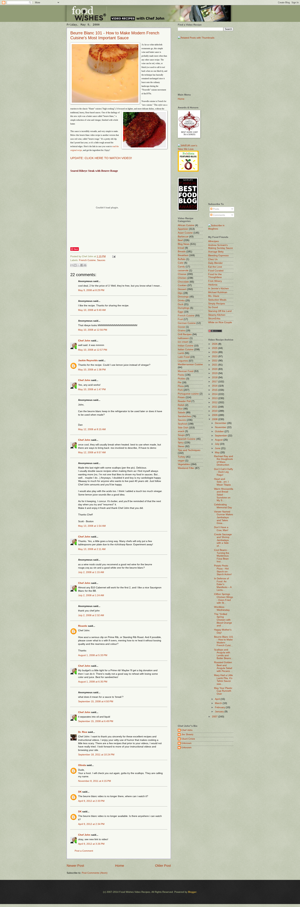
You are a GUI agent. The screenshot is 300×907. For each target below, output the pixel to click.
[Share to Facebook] (82, 265)
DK (80, 791)
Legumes (183, 360)
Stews (181, 446)
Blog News (183, 244)
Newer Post (75, 865)
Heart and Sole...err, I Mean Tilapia (222, 482)
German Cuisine (187, 323)
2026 (215, 344)
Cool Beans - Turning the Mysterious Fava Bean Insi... (221, 556)
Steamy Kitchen (216, 315)
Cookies (182, 285)
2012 (215, 402)
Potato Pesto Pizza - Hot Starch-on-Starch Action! (223, 570)
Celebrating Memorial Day (223, 506)
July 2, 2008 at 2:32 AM (91, 615)
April (217, 699)
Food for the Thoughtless (215, 276)
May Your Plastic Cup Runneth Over (223, 691)
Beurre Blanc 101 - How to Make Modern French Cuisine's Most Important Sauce (114, 35)
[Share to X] (78, 265)
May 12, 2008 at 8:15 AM (92, 429)
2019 (215, 373)
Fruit (180, 319)
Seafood (182, 424)
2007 (215, 716)
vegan (181, 460)
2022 (215, 360)
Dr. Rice (82, 732)
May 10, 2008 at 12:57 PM (92, 350)
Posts (215, 209)
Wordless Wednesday (222, 608)
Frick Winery (215, 281)
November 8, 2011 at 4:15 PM (94, 781)
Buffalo (181, 259)
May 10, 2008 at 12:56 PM (92, 330)
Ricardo (82, 626)
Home (119, 865)
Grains (181, 330)
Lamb (181, 353)
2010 (215, 411)
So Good (213, 307)
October (219, 431)
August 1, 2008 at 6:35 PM (92, 681)
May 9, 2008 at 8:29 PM (91, 290)
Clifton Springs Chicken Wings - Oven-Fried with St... (223, 598)
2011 (215, 406)
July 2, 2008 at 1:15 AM (91, 572)
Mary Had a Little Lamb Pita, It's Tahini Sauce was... (223, 679)
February (220, 707)
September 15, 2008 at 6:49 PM (95, 721)
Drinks (181, 300)
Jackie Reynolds (88, 360)
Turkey (181, 456)
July (217, 444)
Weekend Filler (186, 468)
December (221, 423)
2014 (215, 394)
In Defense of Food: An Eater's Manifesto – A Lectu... (222, 584)
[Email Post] (113, 256)
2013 (215, 398)
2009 (215, 415)
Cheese (182, 274)
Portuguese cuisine (188, 393)
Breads (182, 251)
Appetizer (183, 229)
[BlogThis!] (75, 265)
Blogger (192, 892)
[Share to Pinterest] (85, 265)
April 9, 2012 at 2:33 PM (91, 801)
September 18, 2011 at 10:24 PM (96, 754)
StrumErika (214, 318)
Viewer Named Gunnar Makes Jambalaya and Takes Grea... (223, 517)
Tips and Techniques (189, 450)
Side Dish (183, 427)
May (217, 452)
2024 (215, 352)
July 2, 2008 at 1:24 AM (91, 595)
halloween (183, 338)
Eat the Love (215, 267)
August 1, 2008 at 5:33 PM (92, 655)
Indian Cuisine (185, 345)
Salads (181, 412)
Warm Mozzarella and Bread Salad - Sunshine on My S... (223, 495)
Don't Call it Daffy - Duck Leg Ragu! (223, 472)
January (219, 711)
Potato (181, 397)
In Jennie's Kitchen (218, 288)
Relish (181, 405)
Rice (180, 408)
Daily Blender (215, 263)
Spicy (181, 442)
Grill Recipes (185, 334)
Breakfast (183, 255)
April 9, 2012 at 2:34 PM (91, 824)
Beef (180, 240)
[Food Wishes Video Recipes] (220, 228)
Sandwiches (184, 416)
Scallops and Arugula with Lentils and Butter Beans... (223, 654)
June (218, 448)
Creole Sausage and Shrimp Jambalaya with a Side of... (223, 540)
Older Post (163, 865)
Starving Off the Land (220, 311)
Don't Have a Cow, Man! (221, 529)
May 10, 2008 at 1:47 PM (92, 389)
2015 (215, 390)
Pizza (181, 386)
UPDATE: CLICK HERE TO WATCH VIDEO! (101, 158)
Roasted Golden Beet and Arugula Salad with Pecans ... (223, 666)
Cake (181, 263)
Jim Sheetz (187, 734)
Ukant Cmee (188, 739)
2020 (215, 369)
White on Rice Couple (220, 322)
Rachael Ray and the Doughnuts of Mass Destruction (223, 460)
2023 (215, 356)
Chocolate (183, 281)
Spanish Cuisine (186, 439)
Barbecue (183, 236)
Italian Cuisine (185, 349)
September (221, 435)
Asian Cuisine (185, 232)
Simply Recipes (216, 303)
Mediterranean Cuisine (190, 364)
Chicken (182, 278)
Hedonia (212, 284)
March (219, 703)
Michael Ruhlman (217, 292)
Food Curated (215, 270)
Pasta (181, 375)
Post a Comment (84, 851)
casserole (183, 270)
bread (181, 248)
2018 (215, 377)
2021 (215, 364)
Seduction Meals (217, 300)
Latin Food (184, 357)
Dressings (183, 296)
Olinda (82, 765)
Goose (181, 327)
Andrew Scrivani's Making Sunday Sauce (220, 246)
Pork (180, 390)
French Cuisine (87, 260)
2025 (215, 348)
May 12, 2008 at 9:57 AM (92, 452)
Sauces (101, 260)
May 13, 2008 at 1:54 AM (92, 526)
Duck (180, 304)
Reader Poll (184, 401)
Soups (181, 435)
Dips (180, 293)
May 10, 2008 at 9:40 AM (92, 310)
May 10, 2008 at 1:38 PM (92, 369)
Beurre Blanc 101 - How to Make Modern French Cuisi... (223, 641)
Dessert (182, 289)
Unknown (186, 743)
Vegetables (184, 464)
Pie (179, 382)
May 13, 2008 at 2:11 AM (92, 549)
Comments (218, 215)
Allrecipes (213, 241)
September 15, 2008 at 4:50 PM (95, 701)
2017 (215, 381)
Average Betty (216, 251)
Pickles (181, 378)
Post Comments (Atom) (94, 873)
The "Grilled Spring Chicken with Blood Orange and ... (223, 620)
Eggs (180, 311)
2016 (215, 385)
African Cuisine (186, 225)
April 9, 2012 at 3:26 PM (91, 844)
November (221, 427)
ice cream (183, 342)
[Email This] (72, 265)
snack (181, 431)
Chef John (84, 340)
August (219, 439)
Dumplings (183, 308)
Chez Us (213, 259)
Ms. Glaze (213, 296)
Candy (181, 266)
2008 (215, 419)
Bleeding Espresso (218, 255)
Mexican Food (185, 371)
